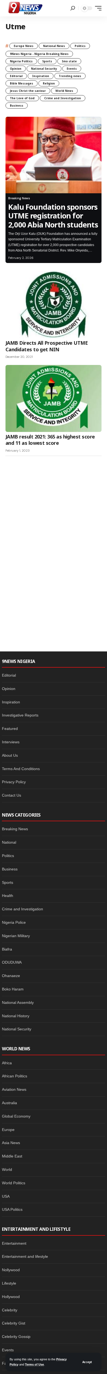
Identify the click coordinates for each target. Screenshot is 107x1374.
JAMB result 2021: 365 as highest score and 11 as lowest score (50, 439)
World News (64, 91)
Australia (9, 1103)
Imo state (69, 61)
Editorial (16, 76)
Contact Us (11, 795)
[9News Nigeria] (24, 8)
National (9, 842)
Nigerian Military (16, 936)
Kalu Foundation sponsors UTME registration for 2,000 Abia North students (53, 216)
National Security (44, 69)
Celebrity (9, 1310)
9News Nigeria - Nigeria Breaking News (39, 54)
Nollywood (11, 1270)
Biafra (7, 949)
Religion (49, 83)
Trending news (70, 76)
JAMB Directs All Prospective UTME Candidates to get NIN (46, 346)
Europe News (23, 46)
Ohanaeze (11, 976)
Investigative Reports (20, 715)
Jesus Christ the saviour (28, 91)
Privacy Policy (14, 782)
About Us (10, 755)
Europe (8, 1129)
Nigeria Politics (21, 61)
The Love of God (22, 98)
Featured (10, 728)
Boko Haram (13, 989)
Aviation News (14, 1089)
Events (72, 69)
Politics (80, 46)
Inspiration (40, 76)
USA (6, 1196)
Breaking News (19, 198)
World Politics (13, 1183)
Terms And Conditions (21, 769)
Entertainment (14, 1243)
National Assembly (18, 1002)
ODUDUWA (12, 962)
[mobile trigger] (97, 8)
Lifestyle (9, 1283)
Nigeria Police (14, 922)
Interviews (10, 742)
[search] (73, 8)
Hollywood (11, 1296)
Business (16, 105)
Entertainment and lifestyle (25, 1256)
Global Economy (16, 1116)
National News (54, 46)
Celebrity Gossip (16, 1336)
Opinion (15, 69)
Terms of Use (34, 1364)
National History (15, 1016)
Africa (7, 1063)
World (7, 1169)
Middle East (12, 1156)
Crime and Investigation (62, 98)
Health (7, 895)
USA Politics (12, 1209)
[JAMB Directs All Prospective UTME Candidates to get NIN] (53, 304)
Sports (47, 61)
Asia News (11, 1143)
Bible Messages (21, 83)
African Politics (14, 1076)
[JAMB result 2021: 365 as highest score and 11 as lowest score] (53, 398)
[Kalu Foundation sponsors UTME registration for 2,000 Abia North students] (53, 155)
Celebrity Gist (13, 1323)
